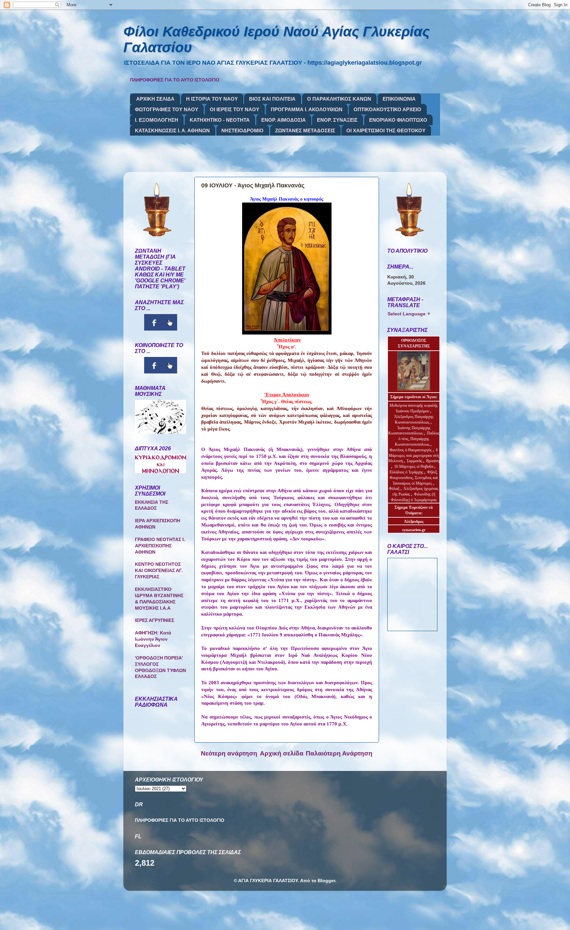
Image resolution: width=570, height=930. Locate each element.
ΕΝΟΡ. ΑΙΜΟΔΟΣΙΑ (283, 120)
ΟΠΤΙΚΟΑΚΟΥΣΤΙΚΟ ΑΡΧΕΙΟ (387, 109)
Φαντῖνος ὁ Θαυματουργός (411, 450)
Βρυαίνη (432, 461)
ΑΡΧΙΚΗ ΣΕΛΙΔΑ (155, 99)
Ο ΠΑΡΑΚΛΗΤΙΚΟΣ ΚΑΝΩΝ (339, 99)
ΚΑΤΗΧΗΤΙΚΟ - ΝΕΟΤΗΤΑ (220, 120)
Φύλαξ (394, 488)
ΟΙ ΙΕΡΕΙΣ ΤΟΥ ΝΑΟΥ (234, 109)
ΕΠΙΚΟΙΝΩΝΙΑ (399, 99)
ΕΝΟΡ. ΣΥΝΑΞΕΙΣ (337, 120)
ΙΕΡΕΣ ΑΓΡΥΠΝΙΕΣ (154, 620)
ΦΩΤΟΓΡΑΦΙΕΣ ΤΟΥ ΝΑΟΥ (166, 109)
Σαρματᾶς (415, 461)
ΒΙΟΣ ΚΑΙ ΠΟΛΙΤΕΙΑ (272, 99)
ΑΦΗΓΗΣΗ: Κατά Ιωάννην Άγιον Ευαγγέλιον (153, 639)
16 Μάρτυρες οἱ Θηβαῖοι (413, 466)
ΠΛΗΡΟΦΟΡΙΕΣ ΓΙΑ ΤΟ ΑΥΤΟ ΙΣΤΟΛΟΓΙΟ (174, 80)
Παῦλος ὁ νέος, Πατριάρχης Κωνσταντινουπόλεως (417, 439)
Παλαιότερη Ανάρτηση (339, 753)
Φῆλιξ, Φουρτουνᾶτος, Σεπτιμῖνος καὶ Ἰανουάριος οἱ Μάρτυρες (414, 478)
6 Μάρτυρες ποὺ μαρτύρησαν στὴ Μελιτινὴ (413, 456)
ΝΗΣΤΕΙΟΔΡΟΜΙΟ (242, 130)
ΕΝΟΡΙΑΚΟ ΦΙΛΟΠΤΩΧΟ (398, 120)
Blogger (326, 880)
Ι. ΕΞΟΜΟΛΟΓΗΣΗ (156, 120)
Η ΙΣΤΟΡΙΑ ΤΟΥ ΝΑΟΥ (212, 99)
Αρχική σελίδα (281, 753)
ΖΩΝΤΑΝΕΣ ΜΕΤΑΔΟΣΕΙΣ (305, 130)
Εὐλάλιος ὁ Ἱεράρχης (406, 472)
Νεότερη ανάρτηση (229, 753)
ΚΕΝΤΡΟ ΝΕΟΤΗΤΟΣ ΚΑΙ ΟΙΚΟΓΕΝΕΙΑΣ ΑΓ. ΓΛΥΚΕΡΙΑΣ (159, 570)
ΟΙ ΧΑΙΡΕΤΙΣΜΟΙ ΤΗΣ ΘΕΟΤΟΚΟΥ (386, 130)
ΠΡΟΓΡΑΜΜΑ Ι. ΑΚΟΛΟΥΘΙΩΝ (306, 109)
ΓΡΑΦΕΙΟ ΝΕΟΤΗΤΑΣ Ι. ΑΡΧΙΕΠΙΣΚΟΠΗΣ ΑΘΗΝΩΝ (160, 546)
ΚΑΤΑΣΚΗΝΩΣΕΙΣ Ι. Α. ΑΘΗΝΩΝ (172, 130)
